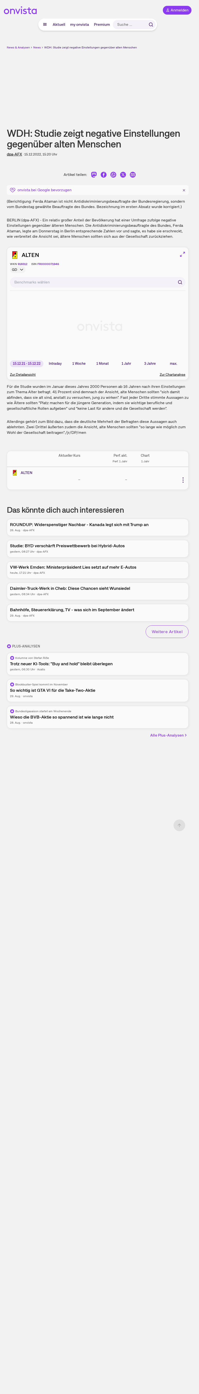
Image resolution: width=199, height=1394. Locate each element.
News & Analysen (18, 47)
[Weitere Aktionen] (183, 480)
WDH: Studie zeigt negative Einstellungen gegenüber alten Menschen (90, 47)
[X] (123, 175)
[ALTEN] (16, 473)
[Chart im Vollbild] (182, 254)
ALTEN (30, 255)
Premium (102, 24)
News (37, 47)
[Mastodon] (94, 175)
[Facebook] (104, 175)
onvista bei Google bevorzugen (44, 189)
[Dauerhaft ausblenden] (184, 189)
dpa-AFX (14, 154)
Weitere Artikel (167, 631)
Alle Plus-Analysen (167, 735)
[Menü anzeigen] (45, 24)
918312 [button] (22, 264)
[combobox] (97, 282)
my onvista (79, 24)
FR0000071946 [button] (48, 264)
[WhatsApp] (113, 175)
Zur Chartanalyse (172, 374)
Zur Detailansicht (23, 374)
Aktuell (59, 24)
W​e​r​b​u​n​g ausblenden (115, 85)
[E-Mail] (133, 175)
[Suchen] (151, 24)
